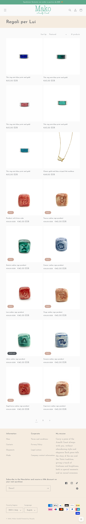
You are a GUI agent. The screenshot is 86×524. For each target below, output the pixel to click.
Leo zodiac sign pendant (15, 312)
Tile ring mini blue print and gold (18, 77)
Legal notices (36, 450)
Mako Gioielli (16, 518)
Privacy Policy (36, 444)
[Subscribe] (47, 488)
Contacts (9, 444)
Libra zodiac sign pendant (15, 359)
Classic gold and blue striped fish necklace (58, 171)
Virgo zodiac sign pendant (52, 312)
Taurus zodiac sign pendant (53, 218)
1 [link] (36, 420)
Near (8, 439)
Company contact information (43, 455)
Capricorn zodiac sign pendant (54, 406)
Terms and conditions (39, 439)
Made (8, 455)
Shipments (10, 450)
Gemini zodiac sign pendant (16, 265)
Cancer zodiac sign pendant (53, 265)
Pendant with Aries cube (15, 218)
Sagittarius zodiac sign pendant (17, 406)
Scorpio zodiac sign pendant (53, 359)
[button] (5, 10)
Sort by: (44, 34)
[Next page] (49, 420)
